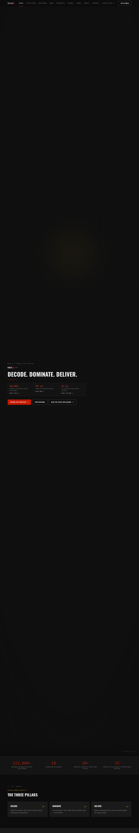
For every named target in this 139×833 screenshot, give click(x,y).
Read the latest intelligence (63, 402)
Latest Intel (108, 3)
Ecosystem (31, 3)
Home (21, 3)
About (86, 3)
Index (79, 3)
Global (71, 3)
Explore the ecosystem (18, 402)
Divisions (43, 3)
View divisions (40, 402)
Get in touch (125, 3)
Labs (51, 3)
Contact (95, 3)
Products (60, 3)
